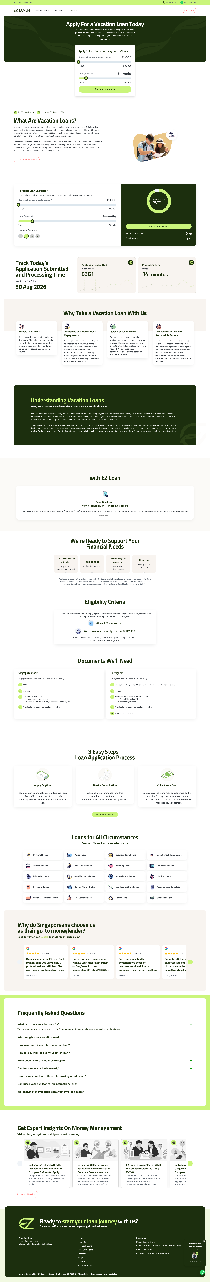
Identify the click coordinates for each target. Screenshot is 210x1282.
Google (44, 936)
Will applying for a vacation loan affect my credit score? (51, 1091)
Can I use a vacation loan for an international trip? (47, 1084)
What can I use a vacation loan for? (38, 1024)
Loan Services (41, 10)
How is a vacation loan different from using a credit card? (52, 1076)
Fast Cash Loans (85, 1246)
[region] (105, 962)
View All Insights (28, 1194)
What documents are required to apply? (41, 1060)
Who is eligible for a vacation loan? (38, 1037)
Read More (103, 39)
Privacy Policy (83, 1274)
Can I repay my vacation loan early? (38, 1068)
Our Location (59, 10)
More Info (103, 515)
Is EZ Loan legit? (85, 1265)
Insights (74, 10)
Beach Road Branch (145, 1249)
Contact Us (83, 1253)
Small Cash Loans (85, 1250)
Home (80, 1238)
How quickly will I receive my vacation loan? (44, 1052)
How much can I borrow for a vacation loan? (44, 1045)
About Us (82, 1242)
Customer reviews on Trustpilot (104, 1274)
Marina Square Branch (146, 1242)
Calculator (82, 1261)
